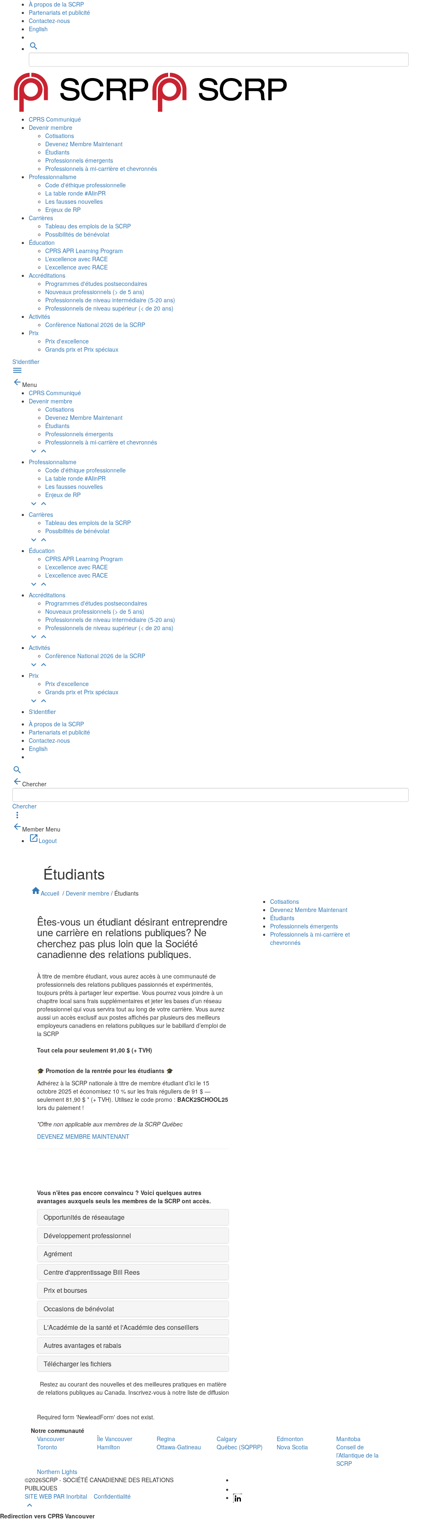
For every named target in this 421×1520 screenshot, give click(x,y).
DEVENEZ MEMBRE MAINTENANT (83, 1136)
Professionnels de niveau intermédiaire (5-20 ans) (110, 300)
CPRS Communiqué (55, 119)
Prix (34, 333)
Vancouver (51, 1439)
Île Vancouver (114, 1439)
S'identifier (25, 361)
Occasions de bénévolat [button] (79, 1308)
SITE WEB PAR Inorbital (56, 1496)
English (38, 29)
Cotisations (59, 135)
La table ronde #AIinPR (75, 193)
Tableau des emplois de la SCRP (88, 226)
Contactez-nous (49, 20)
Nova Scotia (292, 1447)
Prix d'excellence (67, 341)
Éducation (42, 242)
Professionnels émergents (79, 160)
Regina (166, 1439)
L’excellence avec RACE (76, 259)
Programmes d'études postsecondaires (96, 283)
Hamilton (108, 1447)
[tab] (133, 1217)
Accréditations (47, 275)
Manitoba (348, 1439)
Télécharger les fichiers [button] (77, 1363)
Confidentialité (112, 1496)
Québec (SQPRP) (240, 1447)
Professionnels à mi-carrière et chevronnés (101, 168)
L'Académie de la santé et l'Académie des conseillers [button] (121, 1327)
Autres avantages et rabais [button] (82, 1345)
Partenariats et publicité (59, 12)
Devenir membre (50, 127)
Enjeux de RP (63, 209)
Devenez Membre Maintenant (84, 144)
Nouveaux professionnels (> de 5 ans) (94, 292)
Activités (39, 316)
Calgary (227, 1439)
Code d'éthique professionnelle (85, 185)
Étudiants (57, 152)
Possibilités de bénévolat (77, 234)
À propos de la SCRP (56, 4)
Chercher (24, 806)
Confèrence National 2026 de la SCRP (95, 324)
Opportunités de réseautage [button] (84, 1217)
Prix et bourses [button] (65, 1290)
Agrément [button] (58, 1253)
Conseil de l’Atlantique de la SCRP (357, 1455)
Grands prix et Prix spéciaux (81, 349)
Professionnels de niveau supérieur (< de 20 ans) (109, 308)
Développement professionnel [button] (87, 1235)
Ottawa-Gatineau (179, 1447)
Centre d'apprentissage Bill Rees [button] (92, 1272)
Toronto (47, 1447)
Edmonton (290, 1439)
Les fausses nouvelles (74, 201)
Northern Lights (57, 1471)
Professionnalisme (52, 177)
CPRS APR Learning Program (84, 250)
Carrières (41, 218)
